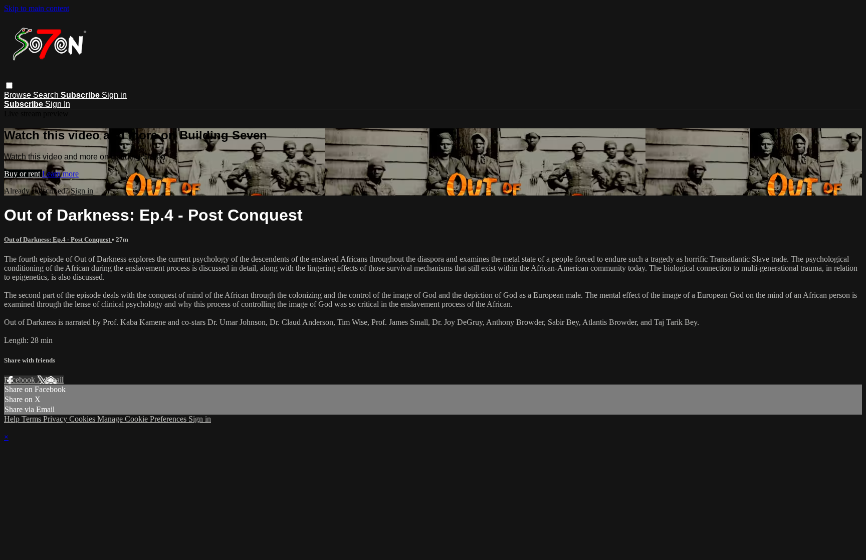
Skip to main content (36, 8)
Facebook (20, 380)
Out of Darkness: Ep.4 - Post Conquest (58, 239)
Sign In (57, 104)
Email (54, 380)
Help (13, 419)
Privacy (56, 419)
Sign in (114, 95)
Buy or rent (23, 173)
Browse (18, 95)
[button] (9, 85)
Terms (32, 419)
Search (47, 95)
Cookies (83, 419)
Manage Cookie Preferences (142, 419)
